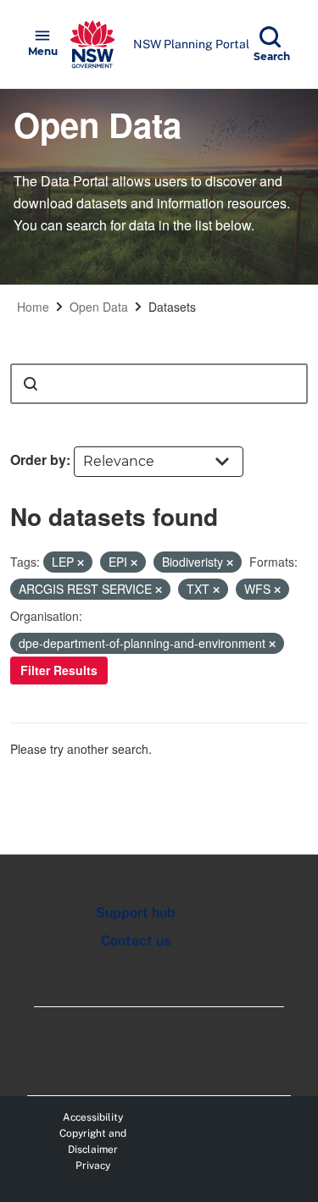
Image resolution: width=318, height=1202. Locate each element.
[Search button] (30, 383)
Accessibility (93, 1117)
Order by (38, 459)
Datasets (172, 306)
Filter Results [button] (59, 670)
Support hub (136, 913)
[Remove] (80, 562)
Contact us (135, 941)
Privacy (92, 1166)
